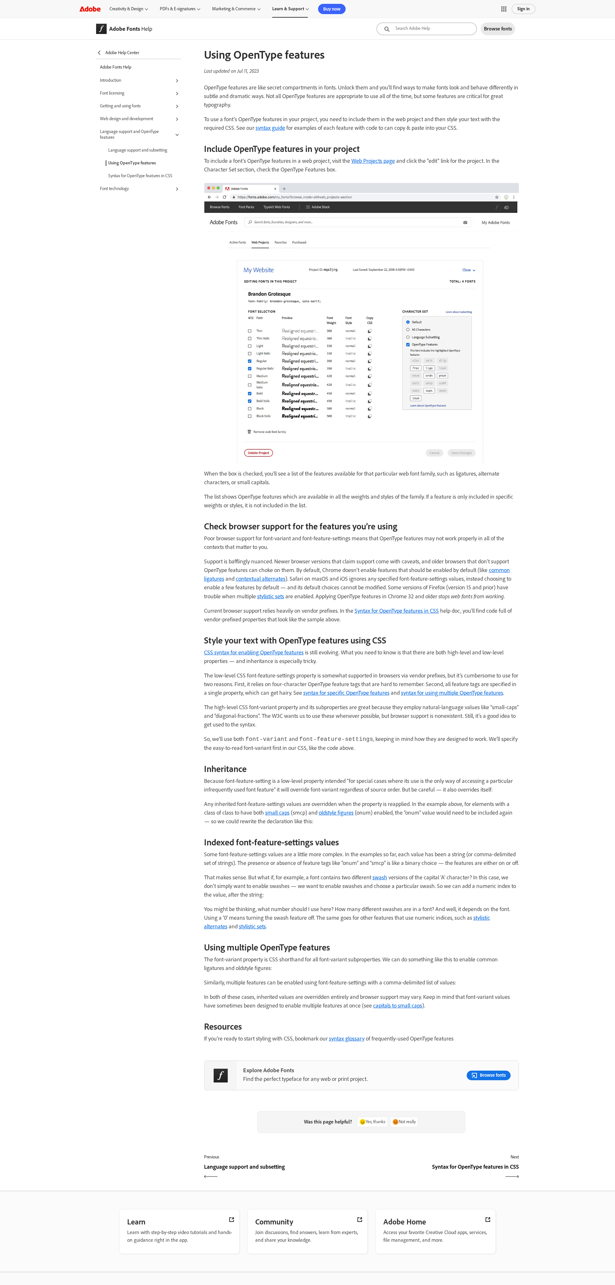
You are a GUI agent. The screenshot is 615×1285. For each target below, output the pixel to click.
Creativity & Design (126, 9)
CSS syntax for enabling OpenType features (254, 652)
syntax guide (270, 127)
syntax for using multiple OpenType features (452, 692)
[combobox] (426, 28)
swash (380, 877)
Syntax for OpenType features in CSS (140, 175)
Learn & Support (288, 9)
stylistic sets (270, 596)
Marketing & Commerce (234, 9)
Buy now (331, 9)
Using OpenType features (132, 163)
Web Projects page (373, 160)
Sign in (523, 9)
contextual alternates (260, 578)
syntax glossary (347, 1038)
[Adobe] (90, 9)
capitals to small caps (397, 1005)
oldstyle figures (336, 812)
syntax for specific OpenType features (346, 692)
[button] (504, 9)
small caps (277, 812)
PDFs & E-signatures (177, 9)
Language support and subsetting (137, 150)
